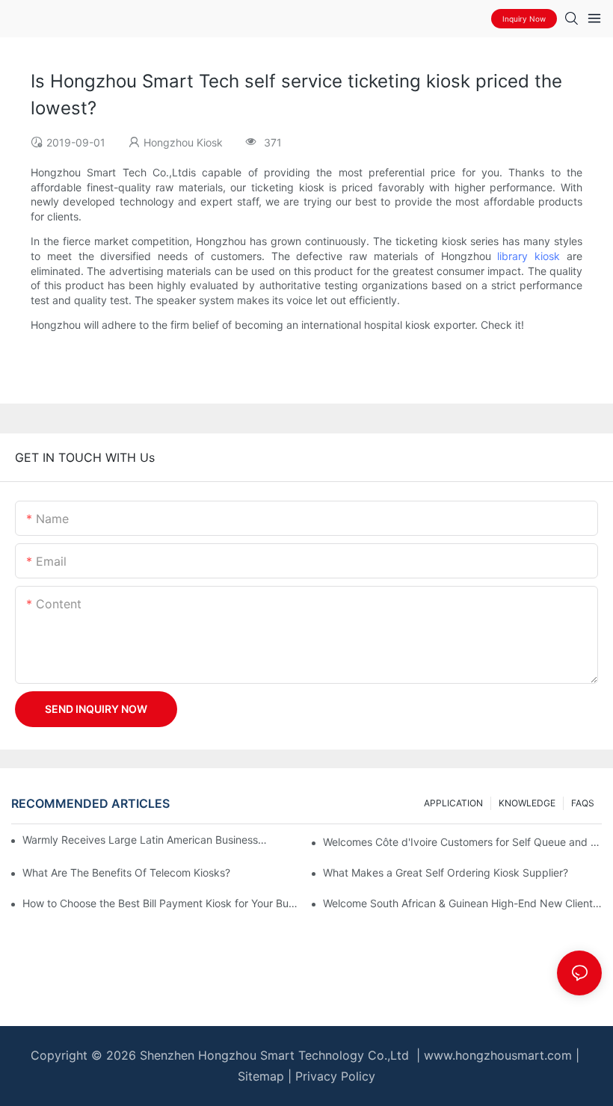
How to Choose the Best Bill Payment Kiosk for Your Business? (161, 903)
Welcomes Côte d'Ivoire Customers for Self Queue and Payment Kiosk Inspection (462, 841)
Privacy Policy (335, 1076)
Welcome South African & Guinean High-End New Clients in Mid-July (462, 903)
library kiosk (528, 256)
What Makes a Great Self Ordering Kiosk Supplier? (445, 872)
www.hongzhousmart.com (498, 1055)
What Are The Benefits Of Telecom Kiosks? (126, 872)
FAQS (582, 803)
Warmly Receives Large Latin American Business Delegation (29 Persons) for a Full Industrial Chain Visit (145, 839)
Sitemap (261, 1076)
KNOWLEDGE (527, 803)
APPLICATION (453, 803)
